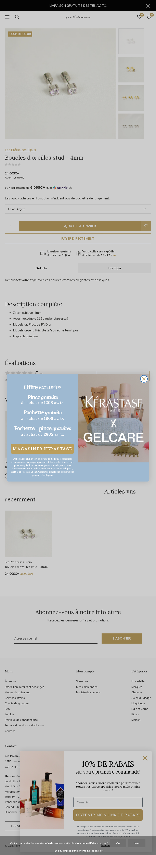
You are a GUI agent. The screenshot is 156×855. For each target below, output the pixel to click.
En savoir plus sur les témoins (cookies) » (79, 850)
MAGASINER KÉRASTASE (42, 448)
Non (136, 843)
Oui (118, 843)
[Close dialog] (143, 378)
